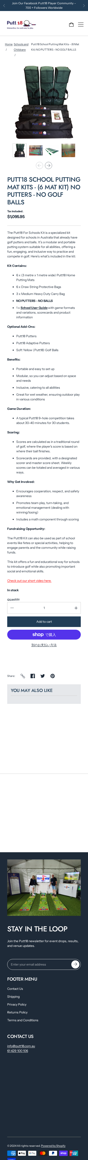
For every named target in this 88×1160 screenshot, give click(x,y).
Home (9, 44)
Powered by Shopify (53, 1145)
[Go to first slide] (84, 6)
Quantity (13, 600)
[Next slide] (48, 165)
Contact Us (15, 989)
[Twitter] (43, 676)
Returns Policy (17, 1012)
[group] (20, 150)
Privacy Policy (16, 1004)
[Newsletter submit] (75, 964)
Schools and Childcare (21, 46)
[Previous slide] (4, 6)
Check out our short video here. (29, 581)
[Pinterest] (53, 676)
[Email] (23, 676)
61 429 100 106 (17, 1051)
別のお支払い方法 (44, 645)
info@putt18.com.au (21, 1046)
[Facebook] (33, 676)
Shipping (13, 997)
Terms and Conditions (22, 1020)
